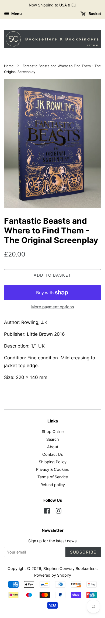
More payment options (52, 306)
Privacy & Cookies (52, 469)
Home (8, 66)
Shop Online (53, 431)
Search (52, 439)
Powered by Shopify (52, 575)
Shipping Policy (52, 462)
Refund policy (52, 484)
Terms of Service (52, 477)
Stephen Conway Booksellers (70, 568)
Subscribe (83, 552)
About (52, 446)
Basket (94, 13)
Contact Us (52, 454)
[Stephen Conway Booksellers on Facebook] (47, 511)
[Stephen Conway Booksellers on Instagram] (58, 511)
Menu (16, 13)
